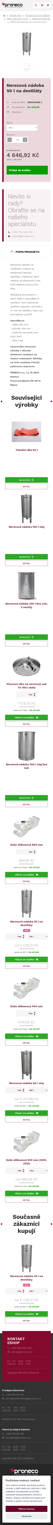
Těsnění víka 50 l (26, 449)
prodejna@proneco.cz (18, 1437)
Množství (11, 135)
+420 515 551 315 (15, 1394)
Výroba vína (15, 15)
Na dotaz (24, 480)
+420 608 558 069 (21, 1348)
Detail (26, 486)
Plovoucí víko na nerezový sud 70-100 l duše (26, 685)
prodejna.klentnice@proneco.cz (23, 1398)
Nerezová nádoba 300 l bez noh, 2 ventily (26, 605)
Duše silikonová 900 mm (26, 844)
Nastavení (26, 1516)
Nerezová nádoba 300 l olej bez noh (26, 766)
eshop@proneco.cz (22, 1352)
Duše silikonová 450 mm (26, 1006)
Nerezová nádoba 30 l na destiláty (26, 923)
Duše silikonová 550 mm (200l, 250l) (26, 1161)
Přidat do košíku (20, 170)
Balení (10, 123)
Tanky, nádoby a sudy (17, 19)
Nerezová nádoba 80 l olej (26, 1083)
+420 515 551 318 (15, 1433)
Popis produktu (27, 251)
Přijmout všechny (26, 1509)
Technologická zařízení (37, 15)
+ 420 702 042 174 (22, 232)
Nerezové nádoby (41, 19)
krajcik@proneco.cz (23, 236)
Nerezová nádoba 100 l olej (26, 526)
